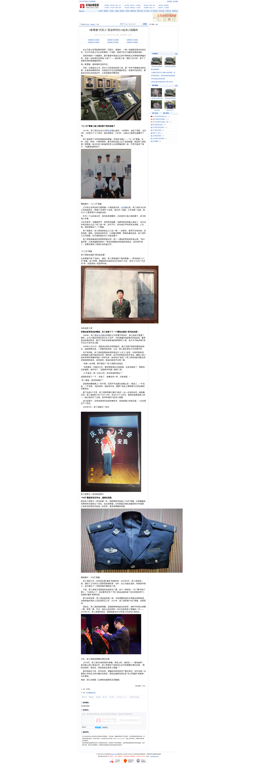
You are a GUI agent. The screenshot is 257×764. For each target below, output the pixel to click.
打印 (106, 697)
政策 (120, 7)
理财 (116, 7)
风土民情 (126, 5)
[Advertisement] (104, 46)
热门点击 (155, 113)
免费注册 (92, 1)
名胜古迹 (146, 5)
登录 (86, 1)
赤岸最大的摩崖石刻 (156, 98)
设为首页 (169, 1)
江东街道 (146, 11)
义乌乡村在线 (123, 35)
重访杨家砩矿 (155, 69)
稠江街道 (140, 11)
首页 (88, 24)
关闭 (112, 697)
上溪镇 (116, 11)
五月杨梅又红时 (91, 692)
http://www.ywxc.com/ (100, 35)
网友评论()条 (135, 697)
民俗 (150, 7)
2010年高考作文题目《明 (160, 122)
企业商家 (138, 5)
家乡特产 (132, 5)
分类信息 (126, 7)
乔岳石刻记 (157, 110)
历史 (154, 5)
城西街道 (175, 11)
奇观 (150, 5)
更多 (176, 53)
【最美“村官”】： (170, 110)
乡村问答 (160, 5)
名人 (154, 7)
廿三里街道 (154, 11)
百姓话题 (112, 5)
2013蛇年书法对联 (158, 127)
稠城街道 (133, 11)
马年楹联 (155, 141)
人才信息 (138, 7)
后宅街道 (161, 11)
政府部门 (160, 7)
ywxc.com (114, 754)
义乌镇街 (106, 7)
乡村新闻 (106, 5)
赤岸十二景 (156, 133)
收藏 (99, 697)
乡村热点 (155, 53)
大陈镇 (127, 11)
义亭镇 (111, 11)
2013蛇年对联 (157, 130)
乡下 (120, 5)
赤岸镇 (100, 11)
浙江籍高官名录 (157, 124)
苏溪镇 (122, 11)
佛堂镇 (106, 11)
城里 (116, 5)
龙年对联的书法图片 (159, 119)
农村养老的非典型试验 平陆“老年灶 (162, 82)
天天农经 (112, 7)
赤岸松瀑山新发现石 (156, 66)
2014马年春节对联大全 (160, 116)
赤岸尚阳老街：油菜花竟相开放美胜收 (163, 75)
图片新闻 (155, 85)
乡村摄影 (146, 7)
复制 (92, 697)
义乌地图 (166, 7)
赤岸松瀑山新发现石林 (158, 78)
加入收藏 (175, 1)
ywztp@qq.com (154, 756)
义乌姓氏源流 (157, 136)
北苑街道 (168, 11)
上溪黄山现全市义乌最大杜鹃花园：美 (163, 72)
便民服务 (166, 5)
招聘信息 (132, 7)
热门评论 (166, 113)
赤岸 (156, 24)
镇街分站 (81, 11)
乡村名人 (92, 24)
